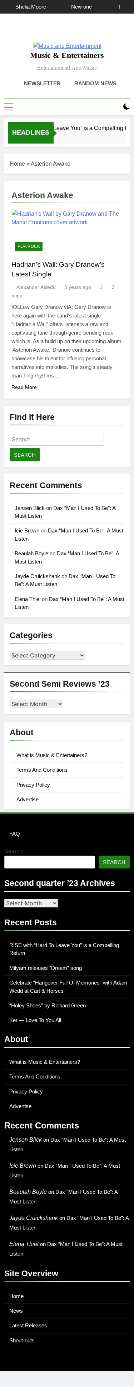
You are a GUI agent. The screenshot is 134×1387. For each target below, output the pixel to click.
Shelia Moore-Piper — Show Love (31, 7)
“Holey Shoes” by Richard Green (47, 1005)
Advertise (27, 799)
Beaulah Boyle (31, 553)
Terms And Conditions (42, 770)
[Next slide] (124, 7)
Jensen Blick (30, 508)
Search (13, 851)
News (16, 1311)
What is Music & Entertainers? (51, 755)
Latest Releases (28, 1325)
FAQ (14, 834)
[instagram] (58, 30)
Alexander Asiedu (36, 287)
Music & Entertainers (67, 55)
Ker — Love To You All (35, 1020)
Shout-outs (22, 1340)
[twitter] (67, 30)
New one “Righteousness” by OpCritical (72, 7)
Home (17, 164)
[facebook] (50, 30)
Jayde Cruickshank (37, 576)
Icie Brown (27, 530)
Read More (24, 387)
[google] (75, 30)
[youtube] (84, 30)
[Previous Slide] (114, 7)
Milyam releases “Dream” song (45, 968)
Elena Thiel (27, 599)
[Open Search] (114, 107)
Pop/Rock (29, 246)
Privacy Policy (33, 785)
